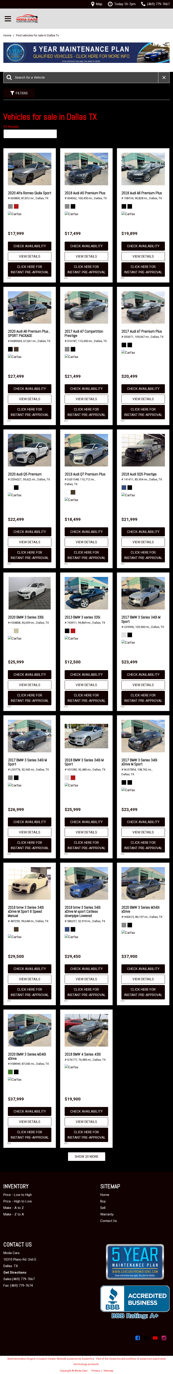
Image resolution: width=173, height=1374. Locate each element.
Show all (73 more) (86, 1164)
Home (7, 35)
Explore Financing (9, 278)
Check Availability (30, 246)
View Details (29, 256)
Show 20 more (86, 1157)
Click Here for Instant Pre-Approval (30, 269)
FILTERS (22, 93)
